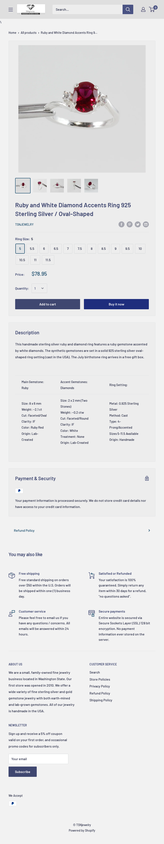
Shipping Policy (100, 700)
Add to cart (47, 304)
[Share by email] (146, 224)
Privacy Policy (99, 686)
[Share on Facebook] (121, 224)
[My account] (143, 9)
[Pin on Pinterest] (130, 224)
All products (29, 32)
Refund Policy (24, 530)
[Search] (128, 9)
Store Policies (99, 679)
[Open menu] (11, 9)
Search (94, 672)
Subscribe (22, 772)
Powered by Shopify (82, 830)
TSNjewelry (24, 224)
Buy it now (116, 304)
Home (12, 32)
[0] (152, 9)
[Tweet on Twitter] (138, 224)
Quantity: (22, 288)
